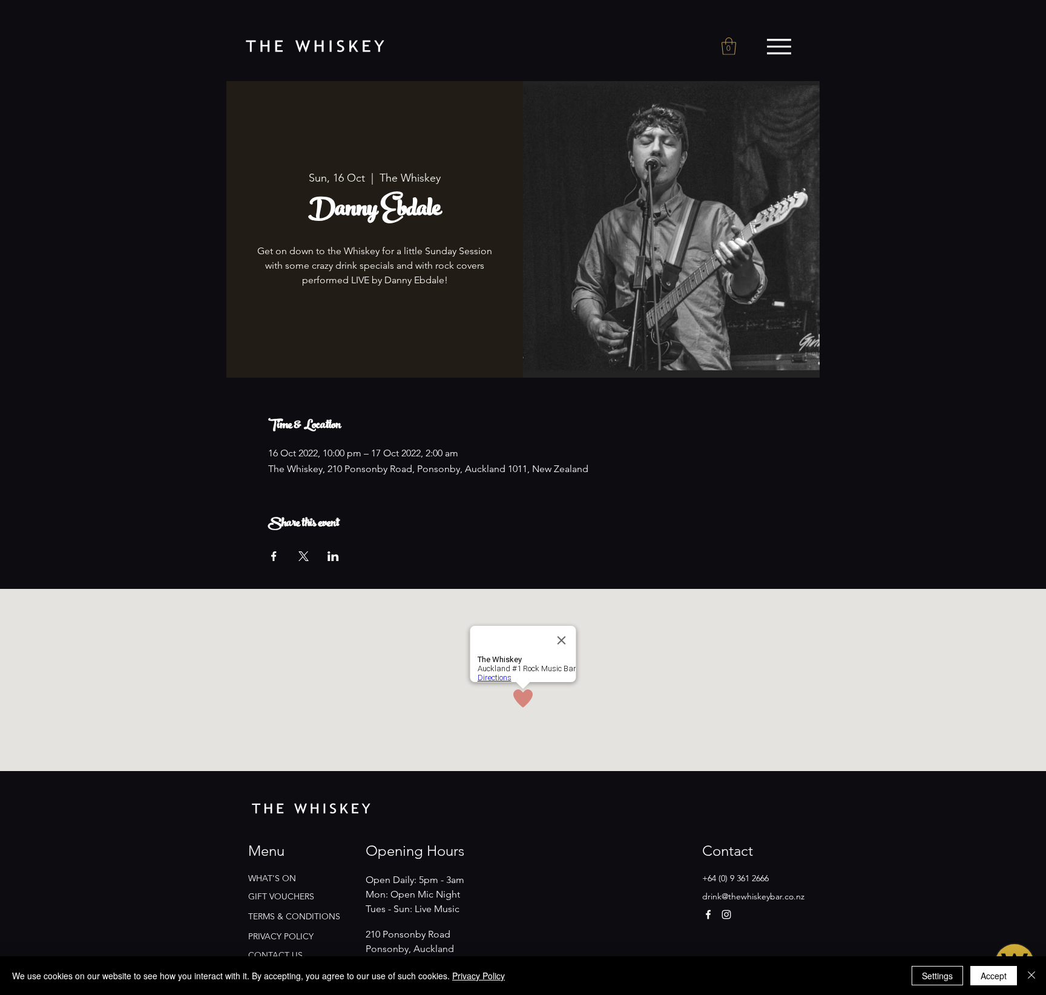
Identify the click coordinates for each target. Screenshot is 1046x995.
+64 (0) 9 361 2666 (735, 878)
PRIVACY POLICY (281, 936)
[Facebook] (708, 914)
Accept (994, 976)
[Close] (1031, 975)
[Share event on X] (303, 556)
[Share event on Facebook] (274, 556)
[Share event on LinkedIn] (333, 556)
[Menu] (778, 46)
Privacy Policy (478, 976)
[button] (729, 46)
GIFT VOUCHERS (281, 896)
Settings (937, 976)
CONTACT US (275, 955)
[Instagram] (726, 914)
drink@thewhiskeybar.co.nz (753, 896)
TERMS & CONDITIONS (294, 916)
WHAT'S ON (272, 878)
